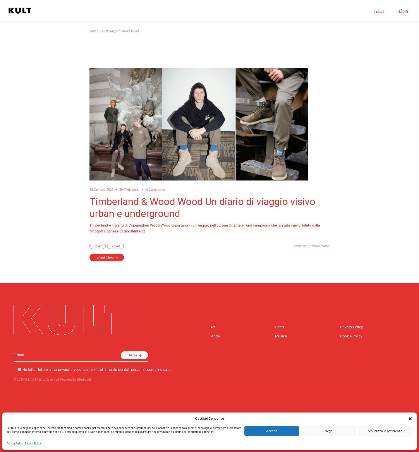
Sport (279, 327)
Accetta (271, 431)
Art (212, 327)
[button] (410, 419)
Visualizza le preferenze (385, 431)
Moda (98, 246)
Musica (281, 336)
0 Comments (155, 190)
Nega (328, 431)
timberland (301, 246)
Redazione (129, 190)
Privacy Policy (33, 443)
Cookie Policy (15, 443)
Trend (116, 246)
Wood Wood (321, 246)
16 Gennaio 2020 (101, 190)
